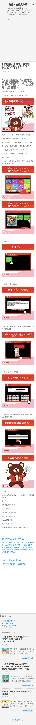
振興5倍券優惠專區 (15, 560)
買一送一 (24, 543)
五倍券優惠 (15, 550)
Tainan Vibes (8, 622)
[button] (33, 64)
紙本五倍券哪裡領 (15, 543)
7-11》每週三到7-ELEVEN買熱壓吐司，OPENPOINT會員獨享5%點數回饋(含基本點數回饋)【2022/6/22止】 (16, 666)
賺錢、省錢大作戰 (18, 4)
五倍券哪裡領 (23, 550)
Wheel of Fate (8, 623)
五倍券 (4, 560)
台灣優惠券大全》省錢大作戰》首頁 (13, 539)
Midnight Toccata (9, 620)
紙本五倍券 (5, 543)
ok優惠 (24, 545)
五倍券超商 (7, 550)
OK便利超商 (7, 547)
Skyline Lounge (8, 627)
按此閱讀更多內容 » (28, 658)
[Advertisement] (18, 42)
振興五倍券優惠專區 (8, 564)
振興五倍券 (26, 547)
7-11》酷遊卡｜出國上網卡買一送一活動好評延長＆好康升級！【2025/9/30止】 (15, 639)
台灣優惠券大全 (17, 547)
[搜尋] (33, 5)
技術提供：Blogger (18, 720)
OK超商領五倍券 (16, 545)
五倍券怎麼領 (11, 552)
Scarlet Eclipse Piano (10, 625)
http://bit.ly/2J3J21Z (8, 524)
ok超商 (8, 545)
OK (4, 545)
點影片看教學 (22, 138)
